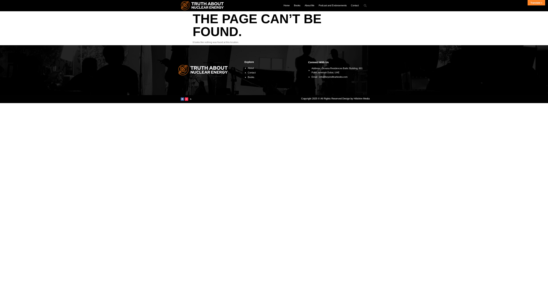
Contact (355, 5)
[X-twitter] (190, 99)
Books (297, 5)
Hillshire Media (362, 98)
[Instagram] (186, 99)
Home (287, 5)
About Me (309, 5)
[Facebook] (182, 99)
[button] (365, 5)
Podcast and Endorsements (333, 5)
